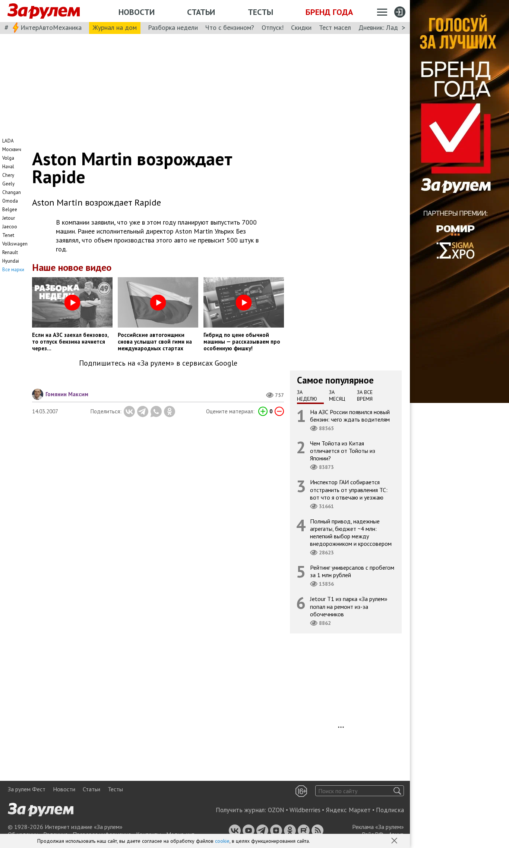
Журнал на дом (115, 27)
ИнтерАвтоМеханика (51, 27)
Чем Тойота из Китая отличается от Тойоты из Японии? (342, 450)
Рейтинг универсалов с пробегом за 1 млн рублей (352, 571)
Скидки (301, 27)
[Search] (397, 791)
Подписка (390, 810)
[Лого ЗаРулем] (43, 11)
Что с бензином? (229, 27)
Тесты (260, 12)
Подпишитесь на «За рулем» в (158, 363)
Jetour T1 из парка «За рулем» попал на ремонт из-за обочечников (349, 606)
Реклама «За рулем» (378, 826)
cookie (222, 841)
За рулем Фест (26, 789)
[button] (395, 841)
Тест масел (335, 27)
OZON (276, 810)
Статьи (201, 12)
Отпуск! (273, 27)
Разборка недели (173, 27)
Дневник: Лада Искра (389, 27)
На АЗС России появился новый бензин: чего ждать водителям (350, 415)
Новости (136, 12)
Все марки (13, 269)
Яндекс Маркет (348, 810)
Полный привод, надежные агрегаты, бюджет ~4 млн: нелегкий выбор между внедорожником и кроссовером (351, 532)
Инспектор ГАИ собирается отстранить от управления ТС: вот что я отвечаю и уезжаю (349, 490)
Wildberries (305, 810)
